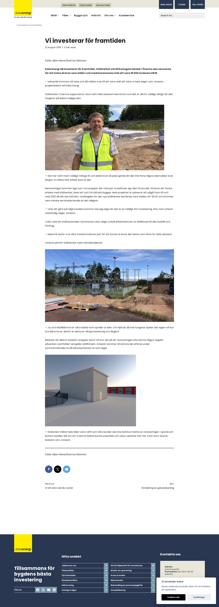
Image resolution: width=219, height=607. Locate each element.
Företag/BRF (86, 5)
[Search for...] (178, 15)
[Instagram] (43, 590)
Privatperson (68, 5)
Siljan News (58, 60)
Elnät (54, 15)
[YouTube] (48, 590)
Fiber (65, 15)
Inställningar (199, 597)
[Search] (201, 15)
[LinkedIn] (54, 590)
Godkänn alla (173, 597)
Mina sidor (166, 4)
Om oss (109, 15)
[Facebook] (48, 469)
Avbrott (96, 15)
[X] (57, 469)
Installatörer (103, 5)
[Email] (66, 469)
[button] (58, 15)
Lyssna (181, 4)
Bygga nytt (81, 15)
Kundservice (126, 15)
